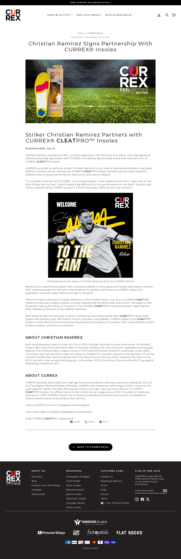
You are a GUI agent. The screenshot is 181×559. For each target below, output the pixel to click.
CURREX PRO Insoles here (53, 418)
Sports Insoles (74, 494)
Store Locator (73, 507)
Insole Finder (73, 481)
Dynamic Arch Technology (46, 485)
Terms (104, 498)
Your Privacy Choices (117, 503)
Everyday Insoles (75, 503)
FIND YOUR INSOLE (88, 15)
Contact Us (107, 476)
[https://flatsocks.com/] (130, 532)
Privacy (105, 494)
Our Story (37, 476)
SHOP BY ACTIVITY (59, 15)
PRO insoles (52, 161)
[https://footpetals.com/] (98, 532)
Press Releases (91, 37)
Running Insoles (75, 490)
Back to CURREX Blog (92, 447)
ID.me (104, 485)
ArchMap (36, 490)
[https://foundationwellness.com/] (90, 522)
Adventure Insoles (76, 498)
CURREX (31, 161)
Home (81, 33)
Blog (34, 481)
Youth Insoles (73, 485)
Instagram (65, 405)
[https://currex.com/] (76, 532)
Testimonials (38, 494)
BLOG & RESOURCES (118, 15)
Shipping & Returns (111, 481)
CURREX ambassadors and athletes (70, 412)
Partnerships (77, 37)
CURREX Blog (94, 33)
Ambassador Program (78, 476)
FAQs (103, 490)
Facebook (83, 405)
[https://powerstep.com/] (51, 533)
